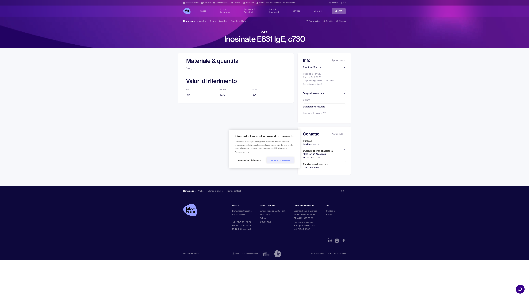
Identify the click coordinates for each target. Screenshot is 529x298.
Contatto (330, 211)
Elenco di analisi (218, 21)
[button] (324, 67)
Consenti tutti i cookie (280, 160)
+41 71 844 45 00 (302, 229)
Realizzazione (340, 254)
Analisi (202, 21)
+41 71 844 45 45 (243, 222)
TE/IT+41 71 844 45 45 (304, 215)
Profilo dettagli (239, 21)
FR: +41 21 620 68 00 (303, 218)
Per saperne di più (242, 152)
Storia (329, 215)
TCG (329, 254)
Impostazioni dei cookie (249, 160)
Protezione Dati (317, 254)
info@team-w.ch (243, 229)
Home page (189, 21)
